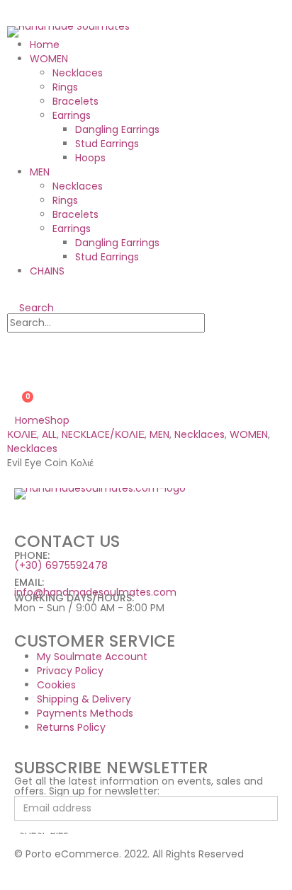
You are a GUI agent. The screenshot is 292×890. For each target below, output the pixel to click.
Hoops (90, 158)
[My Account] (13, 351)
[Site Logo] (68, 31)
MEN (40, 172)
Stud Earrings (107, 144)
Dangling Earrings (117, 129)
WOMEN (49, 59)
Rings (65, 87)
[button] (30, 308)
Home (45, 44)
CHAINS (47, 271)
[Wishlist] (13, 375)
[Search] (219, 323)
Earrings (71, 115)
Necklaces (77, 73)
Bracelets (75, 101)
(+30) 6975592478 (61, 565)
